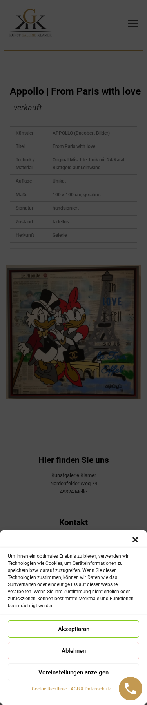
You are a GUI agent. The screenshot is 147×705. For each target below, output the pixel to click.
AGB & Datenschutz (91, 689)
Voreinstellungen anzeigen (73, 672)
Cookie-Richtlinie (49, 689)
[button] (135, 540)
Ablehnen (74, 650)
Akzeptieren (73, 629)
